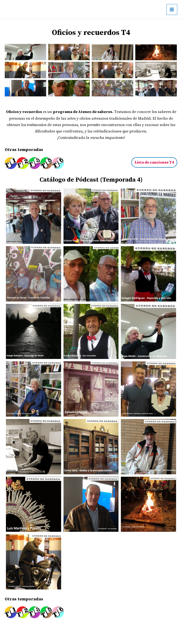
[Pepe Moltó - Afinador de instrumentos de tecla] (33, 389)
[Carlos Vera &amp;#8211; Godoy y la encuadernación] (91, 446)
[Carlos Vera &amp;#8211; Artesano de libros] (33, 446)
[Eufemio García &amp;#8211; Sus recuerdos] (33, 216)
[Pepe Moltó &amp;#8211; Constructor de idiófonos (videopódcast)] (148, 331)
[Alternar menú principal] (171, 9)
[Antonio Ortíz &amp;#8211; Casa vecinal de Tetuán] (148, 216)
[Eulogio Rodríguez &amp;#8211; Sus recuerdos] (91, 331)
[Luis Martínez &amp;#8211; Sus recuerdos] (91, 504)
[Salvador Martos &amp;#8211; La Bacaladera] (91, 389)
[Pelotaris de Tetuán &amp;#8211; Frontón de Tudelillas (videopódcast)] (33, 274)
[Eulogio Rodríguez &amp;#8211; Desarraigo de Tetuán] (33, 331)
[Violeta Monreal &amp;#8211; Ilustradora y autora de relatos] (148, 389)
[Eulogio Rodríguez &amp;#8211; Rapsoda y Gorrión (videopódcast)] (148, 274)
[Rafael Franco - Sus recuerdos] (148, 446)
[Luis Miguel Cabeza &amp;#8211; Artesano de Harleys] (33, 561)
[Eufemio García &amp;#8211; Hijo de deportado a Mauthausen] (91, 216)
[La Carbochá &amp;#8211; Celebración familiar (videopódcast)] (148, 504)
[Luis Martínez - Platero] (33, 504)
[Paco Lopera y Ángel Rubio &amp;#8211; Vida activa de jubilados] (91, 274)
